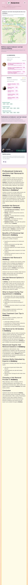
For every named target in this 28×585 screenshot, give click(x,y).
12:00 (8, 108)
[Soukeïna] (3, 150)
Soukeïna (8, 149)
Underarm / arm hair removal (9, 7)
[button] (14, 138)
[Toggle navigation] (3, 2)
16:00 (15, 108)
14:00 (11, 108)
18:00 (18, 108)
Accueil (3, 6)
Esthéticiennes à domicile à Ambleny (14, 6)
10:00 (4, 108)
